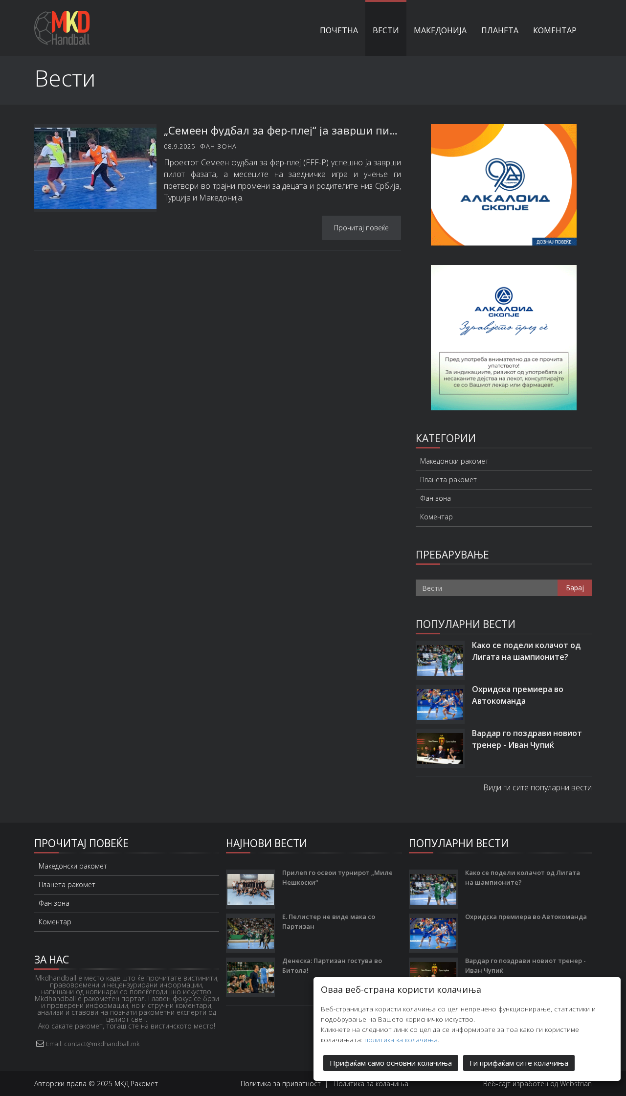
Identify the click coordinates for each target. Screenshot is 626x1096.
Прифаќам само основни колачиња (391, 1063)
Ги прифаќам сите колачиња (519, 1063)
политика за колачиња (401, 1039)
